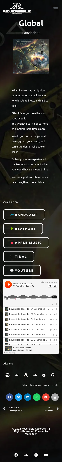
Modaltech (31, 434)
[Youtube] (46, 455)
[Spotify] (7, 375)
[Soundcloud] (26, 455)
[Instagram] (36, 455)
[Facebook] (16, 455)
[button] (55, 8)
